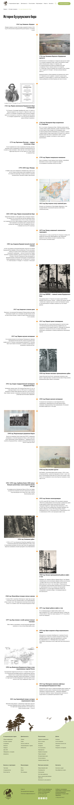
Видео (22, 770)
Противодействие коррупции (27, 791)
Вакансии (5, 745)
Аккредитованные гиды (43, 760)
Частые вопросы (41, 758)
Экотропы (40, 743)
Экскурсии (40, 745)
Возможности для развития (44, 779)
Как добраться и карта (61, 770)
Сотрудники (6, 743)
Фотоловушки (24, 772)
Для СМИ (5, 749)
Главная (5, 9)
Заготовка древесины (43, 774)
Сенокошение (41, 772)
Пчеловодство (41, 770)
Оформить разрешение (43, 739)
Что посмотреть (41, 747)
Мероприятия (41, 749)
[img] (5, 3)
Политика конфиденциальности (28, 793)
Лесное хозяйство (25, 743)
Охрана (22, 739)
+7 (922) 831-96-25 (60, 797)
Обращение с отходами (8, 751)
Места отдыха (41, 741)
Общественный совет (43, 768)
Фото (22, 768)
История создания (13, 9)
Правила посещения (42, 751)
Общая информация (7, 739)
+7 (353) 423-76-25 (42, 796)
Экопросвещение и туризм (27, 745)
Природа (5, 747)
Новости (23, 789)
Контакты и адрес (60, 768)
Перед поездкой (42, 754)
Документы (6, 754)
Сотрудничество (7, 770)
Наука (22, 741)
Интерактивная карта (43, 756)
